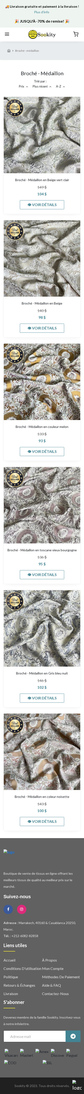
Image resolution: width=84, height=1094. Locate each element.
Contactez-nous (55, 993)
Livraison (11, 993)
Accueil (9, 960)
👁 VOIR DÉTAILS (42, 204)
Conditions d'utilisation (22, 968)
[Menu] (7, 34)
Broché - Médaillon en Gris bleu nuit (42, 673)
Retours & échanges (19, 985)
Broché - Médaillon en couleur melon (42, 427)
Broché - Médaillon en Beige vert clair (42, 180)
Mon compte (52, 968)
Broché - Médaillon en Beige (42, 303)
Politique (11, 977)
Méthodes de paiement (61, 977)
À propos (49, 960)
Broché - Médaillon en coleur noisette (42, 797)
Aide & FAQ (51, 985)
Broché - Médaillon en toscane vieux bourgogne (42, 550)
